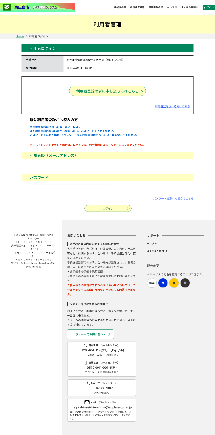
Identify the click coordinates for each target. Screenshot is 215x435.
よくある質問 (188, 7)
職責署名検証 (156, 7)
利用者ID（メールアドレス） (54, 155)
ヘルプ (170, 7)
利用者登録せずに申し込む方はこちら (107, 90)
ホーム (20, 36)
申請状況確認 (137, 7)
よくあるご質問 (155, 251)
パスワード (39, 177)
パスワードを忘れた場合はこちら (173, 198)
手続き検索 (120, 7)
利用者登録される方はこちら (172, 106)
